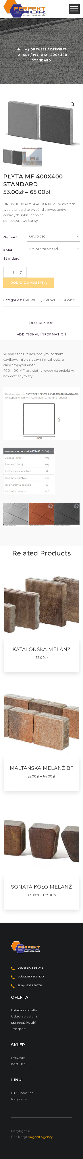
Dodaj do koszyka (28, 283)
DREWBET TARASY (59, 300)
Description (41, 323)
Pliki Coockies (22, 1093)
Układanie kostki (24, 1010)
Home (22, 49)
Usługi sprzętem (24, 1016)
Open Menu (74, 9)
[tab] (41, 323)
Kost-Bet (18, 1064)
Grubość (10, 237)
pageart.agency (40, 1137)
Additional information (41, 334)
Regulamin (19, 1099)
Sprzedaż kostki (23, 1023)
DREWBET (39, 49)
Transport (18, 1029)
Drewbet (18, 1058)
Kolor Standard (11, 254)
